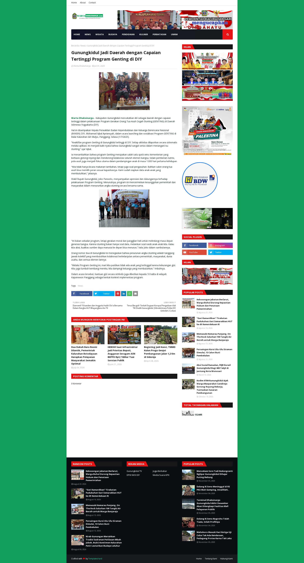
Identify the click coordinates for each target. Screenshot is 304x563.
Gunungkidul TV (134, 471)
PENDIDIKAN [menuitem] (128, 34)
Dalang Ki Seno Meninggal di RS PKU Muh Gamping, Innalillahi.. (213, 488)
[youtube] (194, 252)
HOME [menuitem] (77, 34)
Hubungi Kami (226, 558)
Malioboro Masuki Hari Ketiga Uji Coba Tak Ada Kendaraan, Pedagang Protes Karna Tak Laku (214, 535)
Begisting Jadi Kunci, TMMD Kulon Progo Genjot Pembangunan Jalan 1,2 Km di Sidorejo (159, 352)
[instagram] (220, 245)
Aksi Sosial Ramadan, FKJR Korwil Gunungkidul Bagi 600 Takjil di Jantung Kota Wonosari (214, 368)
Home (74, 2)
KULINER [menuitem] (143, 34)
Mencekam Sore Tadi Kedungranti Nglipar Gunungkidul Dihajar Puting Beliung (215, 474)
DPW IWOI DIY (133, 475)
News (83, 45)
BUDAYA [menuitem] (112, 34)
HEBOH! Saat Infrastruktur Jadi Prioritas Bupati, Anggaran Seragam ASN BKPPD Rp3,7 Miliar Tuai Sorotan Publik (123, 354)
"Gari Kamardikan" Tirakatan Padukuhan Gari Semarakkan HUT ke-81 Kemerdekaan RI (214, 321)
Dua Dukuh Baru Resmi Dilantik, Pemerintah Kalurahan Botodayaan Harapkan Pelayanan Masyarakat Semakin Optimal (84, 355)
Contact (92, 2)
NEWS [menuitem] (88, 34)
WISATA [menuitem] (99, 34)
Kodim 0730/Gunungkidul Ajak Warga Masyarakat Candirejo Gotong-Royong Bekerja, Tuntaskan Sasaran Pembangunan (212, 386)
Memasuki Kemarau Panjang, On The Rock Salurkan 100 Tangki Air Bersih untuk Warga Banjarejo (214, 336)
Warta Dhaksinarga (82, 66)
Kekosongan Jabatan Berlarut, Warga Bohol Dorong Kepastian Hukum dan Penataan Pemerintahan (213, 304)
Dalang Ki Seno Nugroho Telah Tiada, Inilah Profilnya (213, 520)
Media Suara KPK (161, 475)
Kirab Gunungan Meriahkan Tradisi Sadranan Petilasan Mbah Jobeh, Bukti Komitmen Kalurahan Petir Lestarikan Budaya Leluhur (104, 541)
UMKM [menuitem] (174, 34)
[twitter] (220, 252)
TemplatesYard (95, 558)
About (83, 2)
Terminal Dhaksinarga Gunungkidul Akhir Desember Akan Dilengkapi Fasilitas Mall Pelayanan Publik (212, 505)
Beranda (75, 45)
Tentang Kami (211, 558)
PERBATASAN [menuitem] (159, 34)
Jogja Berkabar (160, 471)
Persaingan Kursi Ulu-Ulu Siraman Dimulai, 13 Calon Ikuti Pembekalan (214, 352)
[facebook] (194, 245)
